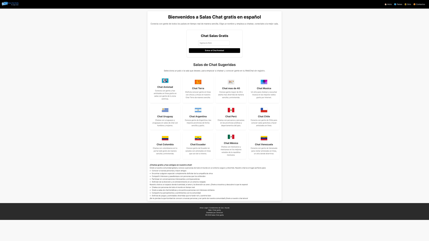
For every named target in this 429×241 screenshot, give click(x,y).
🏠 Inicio (388, 4)
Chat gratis (217, 210)
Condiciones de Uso (216, 208)
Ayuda (227, 208)
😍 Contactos (419, 4)
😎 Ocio (407, 4)
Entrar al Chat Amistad (214, 50)
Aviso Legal (204, 208)
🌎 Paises (398, 4)
